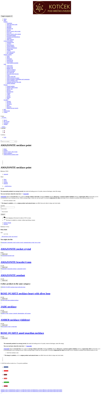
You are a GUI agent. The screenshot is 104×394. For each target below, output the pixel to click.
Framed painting (11, 86)
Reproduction (10, 91)
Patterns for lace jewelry (12, 108)
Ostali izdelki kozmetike (12, 63)
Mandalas (9, 27)
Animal (8, 95)
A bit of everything (8, 41)
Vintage (8, 93)
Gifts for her (10, 65)
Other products (10, 39)
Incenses (9, 30)
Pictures (5, 84)
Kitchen (9, 97)
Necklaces (9, 104)
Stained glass (10, 49)
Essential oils (10, 28)
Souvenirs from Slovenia (13, 73)
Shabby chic (10, 89)
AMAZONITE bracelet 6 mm (16, 262)
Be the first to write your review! (9, 236)
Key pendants (10, 53)
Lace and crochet (11, 52)
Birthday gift (10, 68)
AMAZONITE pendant (13, 275)
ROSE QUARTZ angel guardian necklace (22, 333)
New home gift (10, 72)
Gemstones (9, 23)
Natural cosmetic (8, 54)
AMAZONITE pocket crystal (16, 249)
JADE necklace (8, 306)
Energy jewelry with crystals (13, 31)
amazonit (6, 174)
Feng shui (9, 32)
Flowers (9, 90)
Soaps (8, 56)
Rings (8, 105)
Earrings (9, 101)
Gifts (5, 64)
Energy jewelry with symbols (14, 34)
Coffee (8, 94)
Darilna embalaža (11, 83)
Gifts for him (10, 67)
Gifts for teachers (11, 71)
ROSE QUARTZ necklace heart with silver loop (25, 293)
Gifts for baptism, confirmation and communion (18, 79)
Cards (8, 75)
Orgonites (9, 26)
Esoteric (6, 21)
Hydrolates (9, 58)
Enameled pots (10, 42)
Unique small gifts (11, 76)
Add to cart (3, 208)
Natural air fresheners (12, 47)
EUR (5, 137)
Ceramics (9, 43)
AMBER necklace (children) (15, 319)
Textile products (10, 46)
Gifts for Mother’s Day (12, 80)
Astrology (9, 38)
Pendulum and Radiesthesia (13, 36)
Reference (3, 226)
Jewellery (6, 100)
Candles (9, 50)
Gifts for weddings (11, 69)
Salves (8, 57)
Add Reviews (7, 186)
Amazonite (26, 194)
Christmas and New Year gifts (14, 82)
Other (8, 98)
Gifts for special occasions (13, 78)
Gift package (10, 61)
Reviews (6, 224)
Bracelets (9, 102)
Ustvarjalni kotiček (11, 35)
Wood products (10, 45)
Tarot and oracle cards (12, 24)
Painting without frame (12, 87)
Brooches (9, 106)
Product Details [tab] (7, 222)
